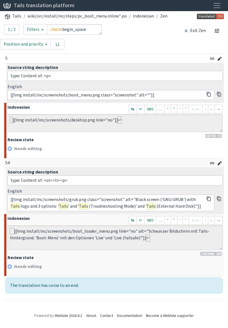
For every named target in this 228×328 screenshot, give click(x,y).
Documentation (129, 315)
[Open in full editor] (220, 58)
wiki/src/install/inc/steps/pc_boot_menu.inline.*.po (77, 16)
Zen (163, 16)
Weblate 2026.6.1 (68, 315)
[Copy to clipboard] (208, 94)
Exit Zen (197, 30)
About (91, 315)
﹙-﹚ (195, 109)
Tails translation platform (44, 5)
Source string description (33, 67)
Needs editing (28, 148)
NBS (150, 109)
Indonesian (143, 16)
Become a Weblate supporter (170, 315)
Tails (16, 16)
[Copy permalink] (212, 59)
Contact (106, 315)
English (15, 87)
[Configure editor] (217, 30)
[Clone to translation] (219, 94)
